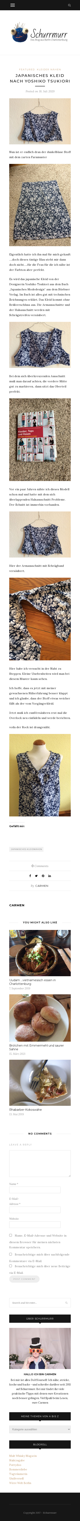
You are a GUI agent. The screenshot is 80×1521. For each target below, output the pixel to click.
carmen (41, 885)
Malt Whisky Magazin (23, 1456)
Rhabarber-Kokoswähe (25, 1110)
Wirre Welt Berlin (20, 1483)
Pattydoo (15, 1465)
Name (13, 1184)
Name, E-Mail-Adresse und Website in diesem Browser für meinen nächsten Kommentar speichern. (37, 1241)
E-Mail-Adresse (15, 1201)
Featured (27, 69)
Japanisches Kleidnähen (26, 849)
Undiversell (16, 1478)
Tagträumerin (18, 1474)
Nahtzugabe (17, 1460)
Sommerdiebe (18, 1469)
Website (14, 1219)
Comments (40, 866)
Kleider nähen (49, 69)
